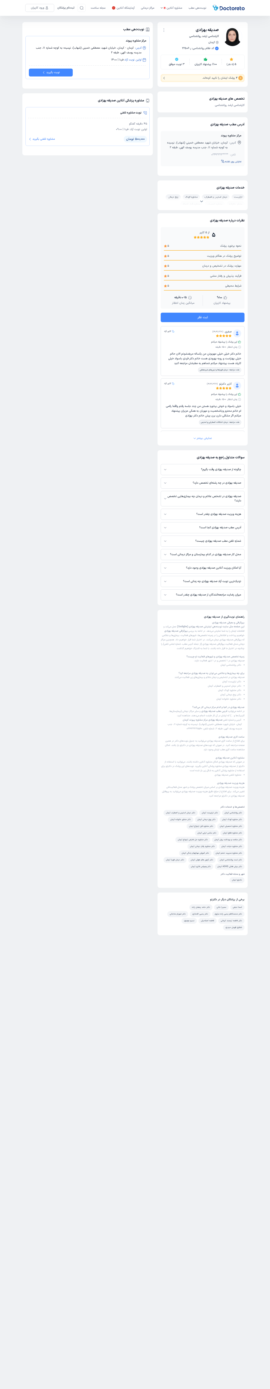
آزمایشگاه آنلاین (126, 8)
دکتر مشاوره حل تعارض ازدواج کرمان (193, 839)
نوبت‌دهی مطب (197, 8)
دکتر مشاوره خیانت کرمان (231, 846)
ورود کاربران (37, 8)
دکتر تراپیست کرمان (231, 681)
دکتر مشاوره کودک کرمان (229, 690)
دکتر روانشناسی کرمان (231, 665)
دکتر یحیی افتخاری (200, 913)
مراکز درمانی (147, 8)
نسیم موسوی (189, 920)
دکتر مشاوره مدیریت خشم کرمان (229, 853)
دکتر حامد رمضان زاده (201, 907)
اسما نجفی (237, 907)
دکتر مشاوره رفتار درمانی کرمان (202, 846)
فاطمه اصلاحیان (207, 920)
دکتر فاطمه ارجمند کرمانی (231, 920)
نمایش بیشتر (204, 438)
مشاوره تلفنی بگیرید (43, 139)
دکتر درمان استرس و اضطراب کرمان (224, 686)
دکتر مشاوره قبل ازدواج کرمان (201, 826)
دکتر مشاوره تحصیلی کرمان (231, 826)
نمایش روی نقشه (233, 161)
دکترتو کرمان (237, 880)
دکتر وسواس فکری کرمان (201, 866)
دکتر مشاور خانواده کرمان (180, 819)
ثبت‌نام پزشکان (66, 8)
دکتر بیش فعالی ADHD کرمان (229, 866)
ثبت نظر (202, 317)
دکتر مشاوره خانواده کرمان (228, 699)
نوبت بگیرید (53, 72)
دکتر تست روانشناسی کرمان (231, 859)
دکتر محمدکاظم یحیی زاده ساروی (228, 913)
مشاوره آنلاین (174, 8)
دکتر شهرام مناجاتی (178, 913)
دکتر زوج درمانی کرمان (230, 694)
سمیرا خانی (221, 907)
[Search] (82, 8)
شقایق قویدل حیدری (234, 927)
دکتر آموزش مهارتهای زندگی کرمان (195, 853)
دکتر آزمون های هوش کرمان (202, 859)
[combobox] (164, 29)
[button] (164, 30)
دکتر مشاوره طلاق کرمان (232, 832)
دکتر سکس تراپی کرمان (206, 832)
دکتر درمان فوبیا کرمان (175, 859)
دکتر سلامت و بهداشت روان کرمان (228, 839)
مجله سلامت (98, 8)
